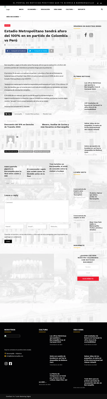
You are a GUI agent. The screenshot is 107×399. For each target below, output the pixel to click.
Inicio (21, 9)
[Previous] (75, 164)
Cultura (69, 9)
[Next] (78, 164)
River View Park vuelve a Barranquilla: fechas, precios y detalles (96, 226)
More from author (26, 151)
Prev (7, 183)
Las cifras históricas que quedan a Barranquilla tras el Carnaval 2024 (92, 86)
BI (5, 45)
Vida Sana (58, 9)
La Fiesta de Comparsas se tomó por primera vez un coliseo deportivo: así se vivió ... (53, 378)
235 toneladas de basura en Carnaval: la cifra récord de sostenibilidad (93, 106)
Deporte (81, 9)
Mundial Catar (47, 114)
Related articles (11, 151)
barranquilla (18, 114)
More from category (42, 151)
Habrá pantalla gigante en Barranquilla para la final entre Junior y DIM (12, 171)
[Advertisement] (88, 56)
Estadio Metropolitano (32, 114)
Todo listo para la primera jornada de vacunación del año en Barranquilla (93, 382)
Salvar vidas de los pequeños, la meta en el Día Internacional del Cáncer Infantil (92, 126)
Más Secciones (12, 17)
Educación (45, 9)
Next (12, 183)
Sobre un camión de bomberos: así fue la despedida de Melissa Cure (93, 149)
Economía (32, 9)
